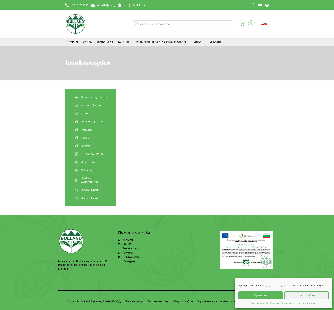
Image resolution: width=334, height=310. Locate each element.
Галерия (123, 41)
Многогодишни (92, 121)
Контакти (198, 41)
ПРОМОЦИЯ (89, 190)
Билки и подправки (94, 97)
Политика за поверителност (297, 303)
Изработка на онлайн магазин (218, 301)
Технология (105, 41)
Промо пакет (91, 198)
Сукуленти (88, 170)
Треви (85, 137)
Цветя (86, 145)
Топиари (87, 129)
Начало (73, 41)
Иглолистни (89, 162)
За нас (87, 41)
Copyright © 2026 (94, 301)
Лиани (85, 113)
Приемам (260, 295)
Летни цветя (91, 105)
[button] (241, 23)
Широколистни (92, 153)
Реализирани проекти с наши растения (160, 41)
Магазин (215, 41)
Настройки (306, 295)
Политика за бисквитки (265, 303)
